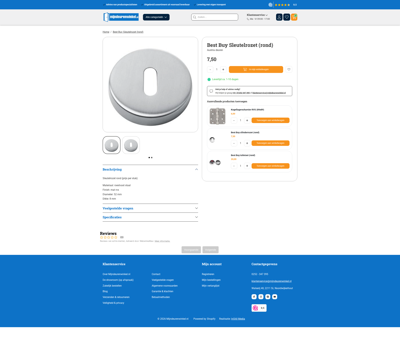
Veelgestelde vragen (163, 279)
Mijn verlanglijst (210, 285)
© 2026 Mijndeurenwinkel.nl (173, 318)
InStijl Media (238, 318)
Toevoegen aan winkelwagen (270, 120)
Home (106, 31)
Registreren (208, 274)
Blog (105, 291)
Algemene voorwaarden (165, 285)
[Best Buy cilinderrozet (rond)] (217, 138)
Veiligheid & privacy (113, 302)
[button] (149, 157)
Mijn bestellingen (211, 279)
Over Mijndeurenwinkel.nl (116, 274)
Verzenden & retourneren (116, 297)
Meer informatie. (162, 241)
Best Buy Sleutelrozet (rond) (128, 31)
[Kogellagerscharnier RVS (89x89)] (217, 116)
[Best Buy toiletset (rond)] (217, 161)
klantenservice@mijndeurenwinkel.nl (272, 281)
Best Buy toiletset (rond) (243, 155)
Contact (156, 274)
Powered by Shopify (204, 318)
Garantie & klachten (162, 291)
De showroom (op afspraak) (118, 279)
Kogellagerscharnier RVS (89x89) (247, 109)
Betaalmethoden (161, 297)
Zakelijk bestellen (112, 285)
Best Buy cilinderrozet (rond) (245, 132)
